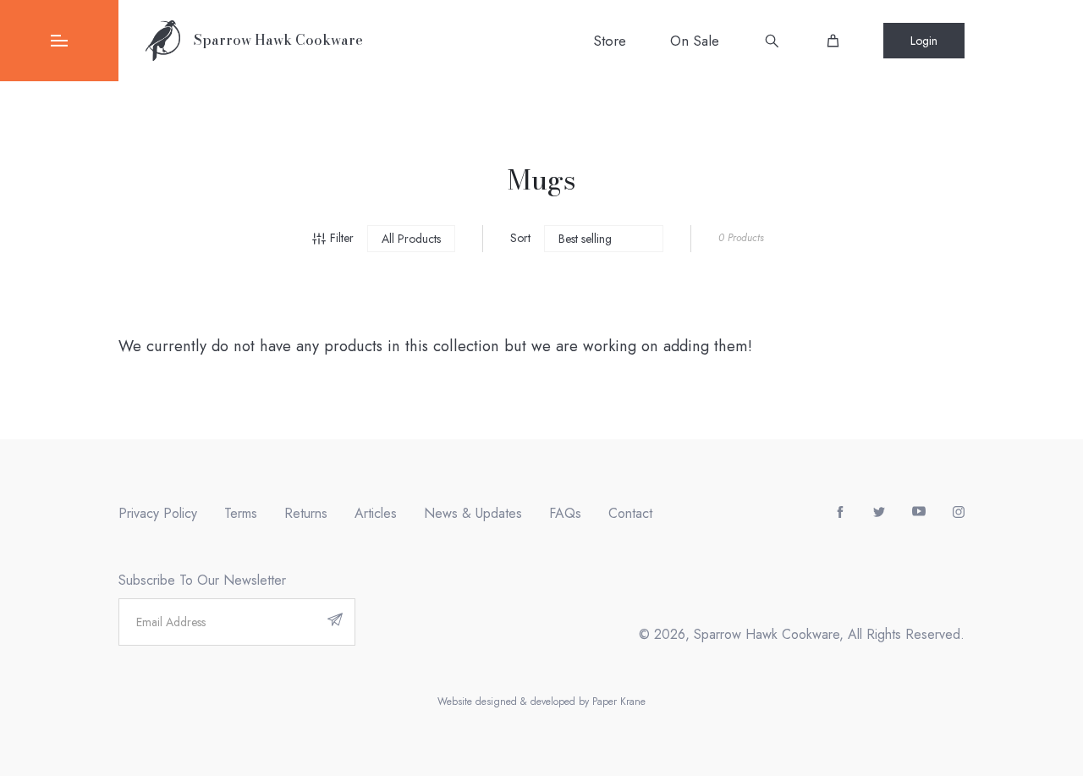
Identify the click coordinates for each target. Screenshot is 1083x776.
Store (609, 40)
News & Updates (473, 513)
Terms (240, 513)
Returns (305, 513)
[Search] (771, 40)
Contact (630, 513)
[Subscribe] (335, 622)
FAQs (565, 513)
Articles (376, 513)
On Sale (694, 40)
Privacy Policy (157, 513)
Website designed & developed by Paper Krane (541, 701)
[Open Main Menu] (59, 40)
